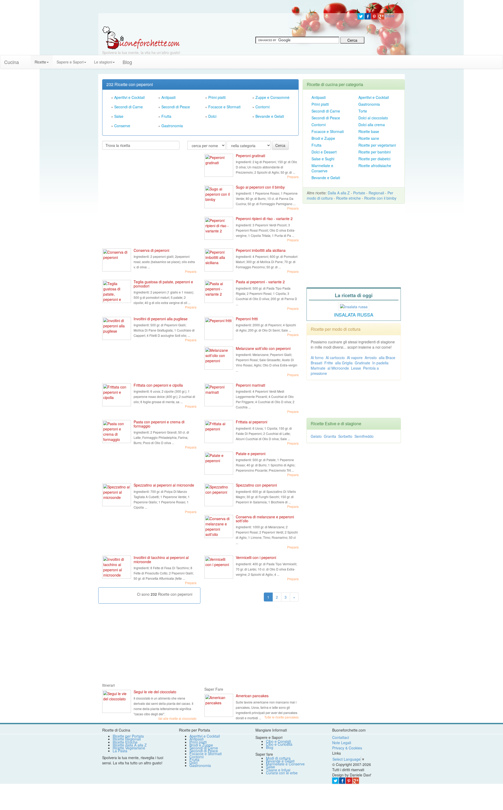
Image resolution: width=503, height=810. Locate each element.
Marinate (318, 368)
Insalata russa (353, 314)
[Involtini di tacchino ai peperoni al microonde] (116, 567)
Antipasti (168, 97)
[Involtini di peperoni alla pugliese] (116, 328)
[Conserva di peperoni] (116, 259)
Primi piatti (217, 97)
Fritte (328, 362)
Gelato (316, 436)
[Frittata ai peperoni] (218, 431)
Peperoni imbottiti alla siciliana (261, 250)
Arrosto (371, 357)
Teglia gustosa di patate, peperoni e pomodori (163, 283)
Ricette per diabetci (374, 158)
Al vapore (355, 357)
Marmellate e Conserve (322, 168)
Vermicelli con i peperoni (256, 557)
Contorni (262, 106)
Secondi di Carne (128, 106)
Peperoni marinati (250, 385)
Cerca (280, 145)
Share (389, 15)
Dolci (212, 116)
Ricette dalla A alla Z (130, 745)
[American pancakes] (218, 705)
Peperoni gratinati (250, 155)
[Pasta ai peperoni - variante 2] (218, 291)
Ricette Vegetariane (129, 747)
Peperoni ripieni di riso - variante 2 (264, 218)
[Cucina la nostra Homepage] (27, 59)
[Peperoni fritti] (218, 328)
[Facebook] (367, 16)
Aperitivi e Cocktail (129, 97)
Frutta (166, 116)
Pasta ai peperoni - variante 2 (260, 281)
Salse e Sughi (322, 158)
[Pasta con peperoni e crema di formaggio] (116, 431)
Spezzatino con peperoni (256, 485)
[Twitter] (361, 16)
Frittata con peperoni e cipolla (158, 385)
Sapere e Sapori (70, 62)
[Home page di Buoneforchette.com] (226, 19)
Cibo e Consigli (278, 741)
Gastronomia (172, 125)
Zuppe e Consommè (272, 97)
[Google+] (381, 16)
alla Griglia (344, 362)
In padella (380, 362)
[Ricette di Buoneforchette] (141, 37)
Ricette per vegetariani (377, 145)
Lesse (356, 368)
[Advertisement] (141, 188)
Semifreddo (364, 436)
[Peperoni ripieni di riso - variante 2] (218, 228)
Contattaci (340, 737)
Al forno (317, 357)
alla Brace (387, 357)
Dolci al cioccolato (373, 117)
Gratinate (362, 362)
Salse (118, 116)
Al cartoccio (335, 357)
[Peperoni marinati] (218, 394)
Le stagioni (103, 62)
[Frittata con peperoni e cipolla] (116, 394)
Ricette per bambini (374, 151)
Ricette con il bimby (380, 198)
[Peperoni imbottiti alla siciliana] (218, 259)
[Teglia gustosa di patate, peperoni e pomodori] (116, 291)
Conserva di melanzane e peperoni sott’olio (265, 518)
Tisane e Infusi (278, 769)
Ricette (40, 62)
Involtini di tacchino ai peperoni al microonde (161, 559)
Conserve (122, 125)
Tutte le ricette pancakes (281, 717)
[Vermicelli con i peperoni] (218, 567)
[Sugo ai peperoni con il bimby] (218, 196)
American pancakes (252, 695)
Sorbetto (345, 436)
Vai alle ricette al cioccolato (177, 718)
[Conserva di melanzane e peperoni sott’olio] (218, 526)
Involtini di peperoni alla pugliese (161, 318)
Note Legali (341, 742)
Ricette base (368, 131)
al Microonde (338, 368)
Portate (359, 192)
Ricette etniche (348, 198)
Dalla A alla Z (339, 192)
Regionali (376, 192)
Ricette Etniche (125, 742)
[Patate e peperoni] (218, 463)
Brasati (316, 362)
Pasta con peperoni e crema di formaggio (159, 423)
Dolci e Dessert (324, 151)
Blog (269, 747)
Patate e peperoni (250, 453)
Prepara (293, 177)
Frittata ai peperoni (251, 421)
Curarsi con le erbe (282, 772)
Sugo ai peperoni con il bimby (260, 187)
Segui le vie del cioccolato (155, 691)
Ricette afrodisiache (374, 165)
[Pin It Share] (374, 16)
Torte (362, 111)
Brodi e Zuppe (323, 138)
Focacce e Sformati (224, 106)
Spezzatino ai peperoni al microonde (164, 485)
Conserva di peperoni (151, 250)
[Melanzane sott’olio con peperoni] (218, 358)
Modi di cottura (278, 758)
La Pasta (120, 750)
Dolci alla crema (371, 124)
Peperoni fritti (247, 318)
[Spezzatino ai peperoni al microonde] (116, 494)
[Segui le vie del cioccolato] (116, 701)
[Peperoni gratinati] (218, 165)
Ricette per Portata (128, 736)
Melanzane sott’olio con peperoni (263, 348)
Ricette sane (368, 138)
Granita (330, 436)
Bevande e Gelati (269, 116)
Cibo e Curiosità (279, 744)
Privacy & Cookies (347, 747)
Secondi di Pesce (175, 106)
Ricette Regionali (127, 739)
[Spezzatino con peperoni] (218, 494)
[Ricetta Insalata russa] (353, 305)
